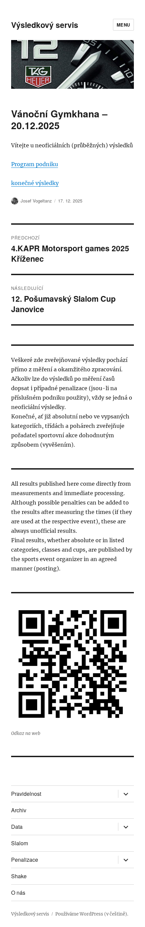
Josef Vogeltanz (36, 200)
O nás (18, 892)
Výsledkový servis (44, 24)
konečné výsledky (35, 183)
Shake (19, 876)
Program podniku (34, 164)
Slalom (19, 843)
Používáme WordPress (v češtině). (91, 914)
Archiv (18, 810)
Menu (123, 25)
